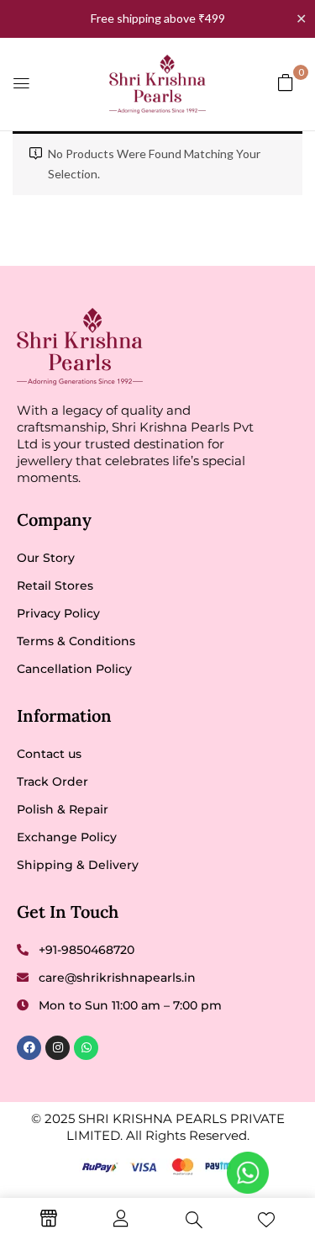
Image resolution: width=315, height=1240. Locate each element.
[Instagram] (57, 1048)
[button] (285, 82)
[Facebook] (29, 1048)
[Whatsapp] (86, 1048)
